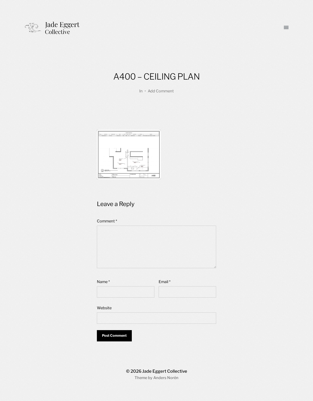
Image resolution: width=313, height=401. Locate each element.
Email (165, 281)
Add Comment (161, 91)
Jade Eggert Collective (164, 371)
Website (104, 308)
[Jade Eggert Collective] (147, 27)
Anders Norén (165, 377)
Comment (107, 221)
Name (103, 281)
